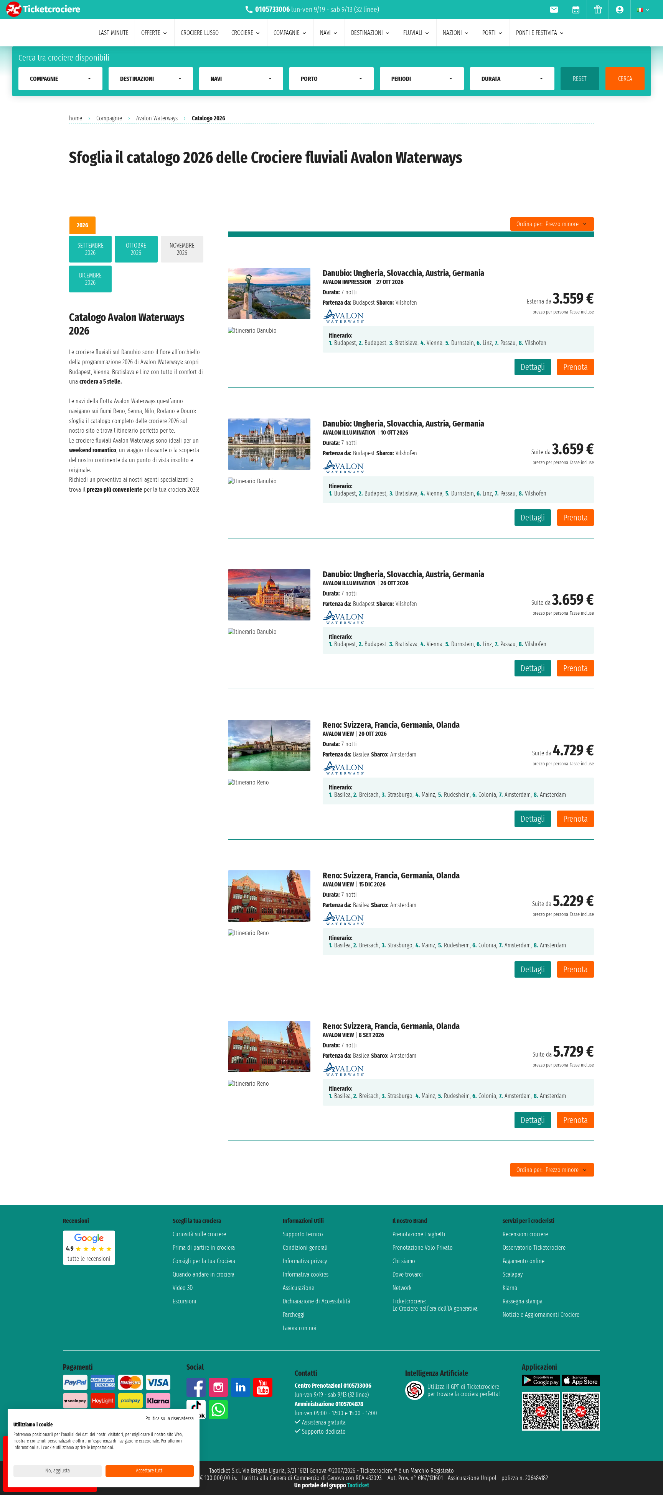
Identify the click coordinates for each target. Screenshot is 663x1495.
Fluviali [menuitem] (412, 32)
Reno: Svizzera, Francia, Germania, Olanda (391, 725)
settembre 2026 (91, 249)
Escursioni (184, 1301)
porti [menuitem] (489, 32)
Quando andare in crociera (203, 1274)
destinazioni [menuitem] (367, 32)
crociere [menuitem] (242, 32)
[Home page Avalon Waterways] (343, 314)
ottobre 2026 (136, 249)
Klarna (510, 1288)
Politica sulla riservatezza (169, 1418)
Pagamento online (523, 1261)
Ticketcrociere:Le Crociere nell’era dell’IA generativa (435, 1305)
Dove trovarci (408, 1274)
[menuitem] (554, 9)
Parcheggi (294, 1314)
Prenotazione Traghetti (419, 1234)
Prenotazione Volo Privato (423, 1247)
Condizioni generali (305, 1247)
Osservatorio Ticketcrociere (534, 1247)
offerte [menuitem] (150, 32)
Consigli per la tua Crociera (204, 1261)
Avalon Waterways (157, 118)
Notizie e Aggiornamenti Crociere (541, 1314)
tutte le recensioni (89, 1258)
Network (402, 1288)
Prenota (575, 367)
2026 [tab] (82, 225)
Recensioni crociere (525, 1234)
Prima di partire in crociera (204, 1247)
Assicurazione (298, 1288)
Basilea (361, 754)
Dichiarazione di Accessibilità (316, 1301)
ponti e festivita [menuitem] (536, 32)
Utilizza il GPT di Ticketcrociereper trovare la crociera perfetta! (463, 1390)
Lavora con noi (300, 1328)
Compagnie (109, 118)
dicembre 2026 (90, 279)
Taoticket (358, 1485)
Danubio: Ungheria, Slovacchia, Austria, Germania (403, 273)
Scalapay (513, 1274)
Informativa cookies (305, 1274)
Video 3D (183, 1288)
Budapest (364, 302)
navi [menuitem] (325, 32)
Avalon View (338, 733)
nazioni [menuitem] (452, 32)
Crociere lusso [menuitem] (200, 32)
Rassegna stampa (523, 1301)
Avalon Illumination (349, 432)
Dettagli (533, 367)
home (75, 118)
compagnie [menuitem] (287, 32)
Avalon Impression (347, 282)
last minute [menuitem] (114, 32)
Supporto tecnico (303, 1234)
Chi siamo (404, 1261)
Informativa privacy (305, 1261)
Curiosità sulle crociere (199, 1234)
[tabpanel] (136, 265)
